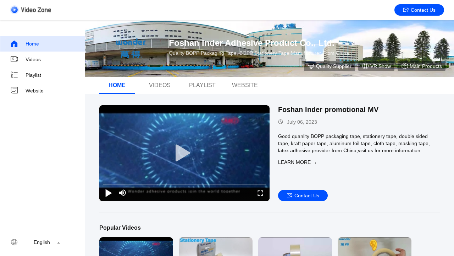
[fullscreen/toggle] (260, 192)
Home (32, 44)
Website (35, 91)
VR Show (380, 66)
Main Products (426, 66)
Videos (33, 59)
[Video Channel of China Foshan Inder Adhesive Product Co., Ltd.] (30, 9)
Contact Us (423, 10)
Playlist (33, 75)
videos (160, 85)
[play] (184, 153)
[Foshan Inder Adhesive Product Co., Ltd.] (131, 48)
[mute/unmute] (123, 192)
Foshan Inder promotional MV (328, 109)
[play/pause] (108, 192)
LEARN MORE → (297, 162)
